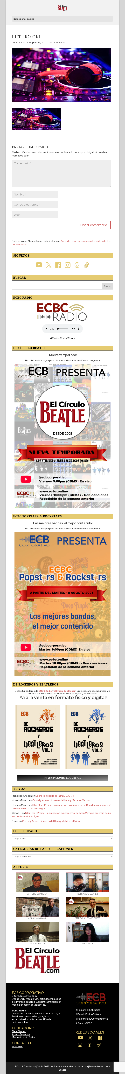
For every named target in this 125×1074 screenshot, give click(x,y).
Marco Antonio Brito (23, 1037)
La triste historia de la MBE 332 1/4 (54, 795)
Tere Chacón (19, 1031)
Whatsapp (17, 1046)
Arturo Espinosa (21, 1034)
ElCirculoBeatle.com (24, 996)
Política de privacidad (62, 1066)
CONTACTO (81, 1066)
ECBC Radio (19, 1010)
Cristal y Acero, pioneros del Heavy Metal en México (61, 800)
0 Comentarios (57, 42)
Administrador (24, 42)
